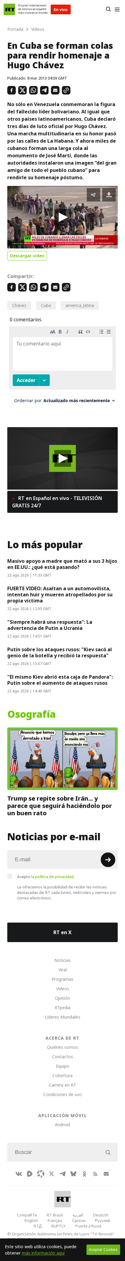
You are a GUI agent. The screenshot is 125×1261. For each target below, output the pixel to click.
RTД (38, 1226)
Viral (63, 969)
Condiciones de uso (62, 1094)
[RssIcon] (95, 1174)
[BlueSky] (73, 1174)
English (31, 1220)
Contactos (62, 1056)
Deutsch (100, 1215)
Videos (62, 988)
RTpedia (62, 1007)
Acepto (46, 876)
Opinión (62, 998)
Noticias (62, 960)
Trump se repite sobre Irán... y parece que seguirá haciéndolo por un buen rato (59, 805)
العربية (78, 1215)
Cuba (46, 305)
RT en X (62, 932)
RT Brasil (55, 1215)
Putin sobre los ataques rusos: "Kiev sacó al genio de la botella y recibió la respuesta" (59, 652)
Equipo (62, 1066)
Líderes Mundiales (62, 1017)
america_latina (80, 305)
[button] (62, 217)
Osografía (31, 714)
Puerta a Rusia (88, 1226)
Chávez (19, 305)
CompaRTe (27, 1215)
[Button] (108, 9)
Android (62, 1124)
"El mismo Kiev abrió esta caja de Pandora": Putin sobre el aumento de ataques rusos (60, 680)
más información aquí (43, 1253)
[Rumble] (30, 1174)
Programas (62, 979)
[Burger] (117, 9)
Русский (102, 1220)
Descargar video (27, 255)
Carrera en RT (62, 1085)
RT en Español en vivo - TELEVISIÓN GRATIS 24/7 (57, 502)
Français (55, 1220)
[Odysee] (41, 1174)
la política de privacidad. (53, 876)
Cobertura (62, 1075)
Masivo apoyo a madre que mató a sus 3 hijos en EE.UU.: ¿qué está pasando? (62, 564)
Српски (78, 1220)
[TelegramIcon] (62, 1174)
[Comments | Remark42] (62, 367)
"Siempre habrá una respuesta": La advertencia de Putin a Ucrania (49, 625)
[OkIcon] (84, 1174)
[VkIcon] (19, 1174)
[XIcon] (51, 1174)
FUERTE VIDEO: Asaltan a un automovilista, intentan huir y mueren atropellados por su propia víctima (60, 594)
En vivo (61, 9)
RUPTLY (58, 1226)
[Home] (9, 9)
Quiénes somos (62, 1047)
